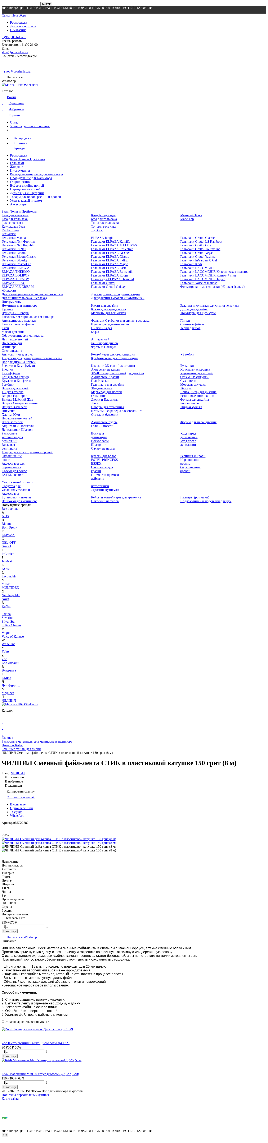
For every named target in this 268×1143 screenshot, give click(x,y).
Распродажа (18, 22)
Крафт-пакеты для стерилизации (114, 358)
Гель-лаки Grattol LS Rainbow (201, 241)
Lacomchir (9, 576)
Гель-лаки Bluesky (14, 260)
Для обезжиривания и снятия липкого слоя (32, 294)
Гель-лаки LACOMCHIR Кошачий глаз (208, 275)
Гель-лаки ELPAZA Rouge (109, 275)
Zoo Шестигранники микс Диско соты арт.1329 (36, 1043)
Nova (5, 599)
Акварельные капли (105, 369)
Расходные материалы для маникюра (36, 174)
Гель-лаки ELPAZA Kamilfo (110, 241)
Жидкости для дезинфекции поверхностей (32, 358)
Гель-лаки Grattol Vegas (196, 253)
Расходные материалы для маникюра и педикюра (37, 741)
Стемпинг (98, 396)
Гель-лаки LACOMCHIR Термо (202, 279)
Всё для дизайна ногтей (27, 185)
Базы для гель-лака (15, 215)
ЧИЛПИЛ (9, 700)
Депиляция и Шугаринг (27, 193)
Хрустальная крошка (195, 369)
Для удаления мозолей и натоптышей (117, 298)
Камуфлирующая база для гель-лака (104, 217)
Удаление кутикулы (105, 490)
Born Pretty (9, 527)
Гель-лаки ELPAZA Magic (109, 264)
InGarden (8, 554)
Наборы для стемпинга (107, 407)
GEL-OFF (9, 542)
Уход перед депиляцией (188, 435)
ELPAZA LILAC (13, 283)
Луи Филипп (11, 685)
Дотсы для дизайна (193, 309)
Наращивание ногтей (25, 189)
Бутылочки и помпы (16, 497)
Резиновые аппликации (197, 396)
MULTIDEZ (10, 587)
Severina (7, 617)
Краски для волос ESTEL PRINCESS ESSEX (104, 459)
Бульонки (187, 365)
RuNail (6, 606)
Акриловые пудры (104, 422)
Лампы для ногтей (15, 339)
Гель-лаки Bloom (14, 253)
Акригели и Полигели (18, 426)
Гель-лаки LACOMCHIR (198, 268)
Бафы (95, 332)
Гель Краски (100, 380)
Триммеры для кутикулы (198, 313)
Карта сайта (10, 1098)
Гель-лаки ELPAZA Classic (110, 256)
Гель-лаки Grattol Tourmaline (200, 249)
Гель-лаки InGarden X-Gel (198, 260)
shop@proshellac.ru (15, 52)
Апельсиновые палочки (19, 320)
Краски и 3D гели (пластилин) (113, 365)
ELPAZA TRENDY (15, 279)
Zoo (4, 659)
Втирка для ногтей (15, 388)
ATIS (5, 516)
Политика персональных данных (25, 1095)
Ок (5, 1135)
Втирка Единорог (14, 396)
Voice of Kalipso (13, 636)
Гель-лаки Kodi (191, 264)
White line (8, 644)
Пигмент (8, 411)
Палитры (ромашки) (194, 497)
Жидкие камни (101, 388)
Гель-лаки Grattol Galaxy (108, 286)
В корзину (9, 931)
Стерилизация (20, 181)
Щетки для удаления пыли (110, 324)
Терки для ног (190, 328)
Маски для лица (13, 332)
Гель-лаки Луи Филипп (18, 241)
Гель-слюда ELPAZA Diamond (112, 279)
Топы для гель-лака (105, 222)
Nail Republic (11, 595)
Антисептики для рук (17, 354)
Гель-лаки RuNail (14, 249)
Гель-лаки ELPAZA (16, 268)
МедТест (8, 693)
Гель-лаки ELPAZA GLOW (110, 253)
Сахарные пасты (103, 448)
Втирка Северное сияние (19, 403)
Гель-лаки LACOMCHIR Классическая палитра (214, 271)
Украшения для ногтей (196, 373)
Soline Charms (11, 625)
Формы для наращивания (198, 422)
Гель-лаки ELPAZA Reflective (112, 249)
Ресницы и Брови (192, 456)
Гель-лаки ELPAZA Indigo (109, 260)
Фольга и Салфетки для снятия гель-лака (120, 320)
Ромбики (8, 384)
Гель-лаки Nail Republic (18, 245)
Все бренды (10, 508)
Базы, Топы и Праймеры (27, 159)
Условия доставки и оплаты (30, 126)
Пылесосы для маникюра (12, 345)
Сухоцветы (188, 380)
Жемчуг (185, 388)
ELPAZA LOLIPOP (15, 275)
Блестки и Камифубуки (18, 365)
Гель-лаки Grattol (103, 283)
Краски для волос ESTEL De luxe (14, 473)
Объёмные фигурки (194, 377)
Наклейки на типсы (105, 501)
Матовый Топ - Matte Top (191, 217)
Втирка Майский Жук (17, 399)
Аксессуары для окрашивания (13, 465)
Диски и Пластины (105, 399)
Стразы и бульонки (104, 414)
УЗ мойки (187, 354)
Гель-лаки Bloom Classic (19, 256)
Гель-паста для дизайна (107, 384)
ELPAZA (8, 535)
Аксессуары (18, 204)
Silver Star (8, 621)
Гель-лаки (17, 163)
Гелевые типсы (12, 422)
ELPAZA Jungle (102, 238)
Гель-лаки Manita (14, 238)
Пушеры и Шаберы (15, 313)
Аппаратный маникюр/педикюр (104, 341)
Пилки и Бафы (101, 328)
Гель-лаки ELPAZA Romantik (112, 271)
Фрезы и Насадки (103, 347)
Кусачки (7, 309)
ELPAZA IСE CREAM (18, 286)
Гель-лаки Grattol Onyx (196, 245)
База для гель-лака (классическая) (15, 220)
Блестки (7, 369)
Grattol (6, 546)
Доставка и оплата (23, 26)
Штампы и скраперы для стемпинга (116, 411)
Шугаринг (98, 444)
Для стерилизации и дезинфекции (115, 294)
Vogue (6, 633)
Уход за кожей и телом (26, 200)
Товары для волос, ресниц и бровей (35, 197)
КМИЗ (6, 678)
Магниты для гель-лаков (108, 313)
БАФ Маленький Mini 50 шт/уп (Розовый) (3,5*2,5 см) (40, 1074)
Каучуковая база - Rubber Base (14, 228)
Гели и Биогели (102, 426)
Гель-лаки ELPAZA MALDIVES (114, 245)
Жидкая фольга (191, 407)
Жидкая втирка (12, 392)
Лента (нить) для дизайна (198, 392)
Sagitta (6, 614)
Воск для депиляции (99, 435)
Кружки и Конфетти (16, 380)
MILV (6, 584)
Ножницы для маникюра (19, 305)
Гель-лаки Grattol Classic (197, 238)
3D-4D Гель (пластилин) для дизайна (117, 373)
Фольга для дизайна (194, 399)
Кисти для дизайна (104, 305)
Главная (7, 737)
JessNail (7, 561)
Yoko (5, 651)
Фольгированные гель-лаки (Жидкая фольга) (212, 286)
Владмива (9, 670)
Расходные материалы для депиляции (12, 437)
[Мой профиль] (4, 716)
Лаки (94, 403)
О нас (14, 122)
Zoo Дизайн (10, 663)
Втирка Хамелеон (14, 407)
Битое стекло (189, 403)
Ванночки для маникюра (19, 501)
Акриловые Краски (105, 377)
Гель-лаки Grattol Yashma (197, 256)
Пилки (185, 320)
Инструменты (20, 170)
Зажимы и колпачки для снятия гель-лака (209, 305)
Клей (5, 328)
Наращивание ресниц (190, 461)
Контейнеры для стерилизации (113, 354)
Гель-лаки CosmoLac (16, 264)
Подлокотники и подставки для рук (205, 501)
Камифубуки (11, 373)
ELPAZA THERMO (16, 271)
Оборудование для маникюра (31, 178)
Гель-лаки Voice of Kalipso (198, 283)
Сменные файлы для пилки (21, 749)
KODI (6, 569)
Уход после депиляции (188, 442)
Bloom (6, 523)
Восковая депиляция (9, 446)
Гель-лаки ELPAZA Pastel (109, 268)
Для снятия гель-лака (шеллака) (24, 298)
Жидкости (17, 166)
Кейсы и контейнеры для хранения (116, 497)
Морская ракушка (193, 384)
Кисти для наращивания (108, 309)
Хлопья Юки (11, 414)
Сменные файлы (192, 324)
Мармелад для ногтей (106, 392)
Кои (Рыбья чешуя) (15, 377)
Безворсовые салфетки (18, 324)
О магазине (18, 30)
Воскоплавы (100, 441)
